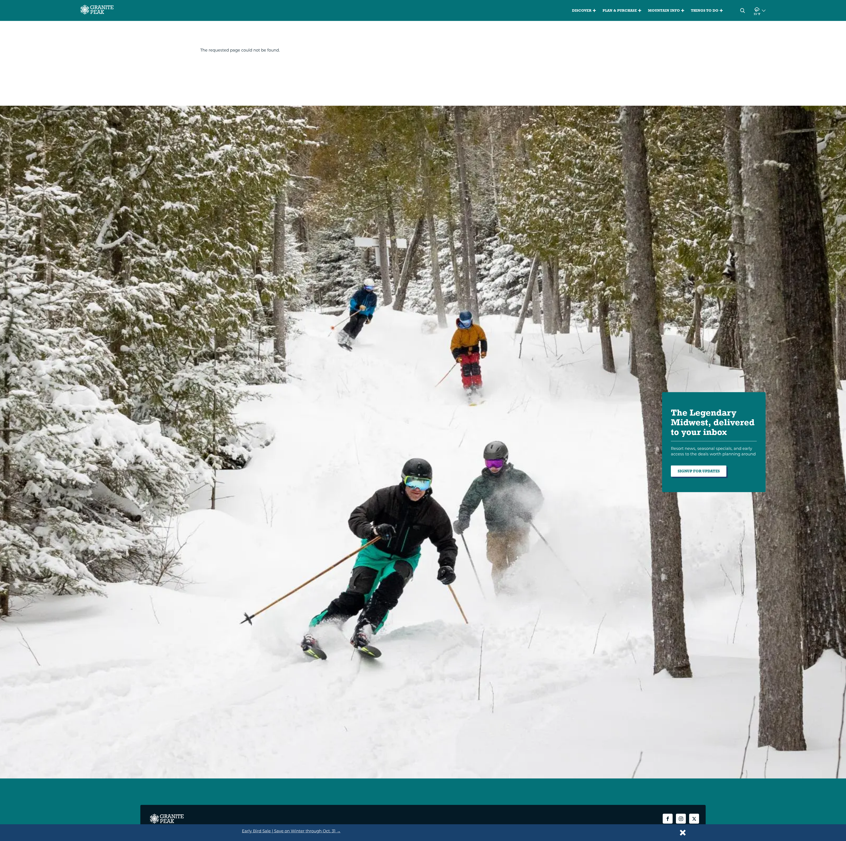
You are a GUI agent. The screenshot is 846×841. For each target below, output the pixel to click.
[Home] (96, 10)
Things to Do (704, 10)
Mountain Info (664, 10)
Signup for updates (699, 471)
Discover (582, 10)
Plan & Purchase (620, 10)
